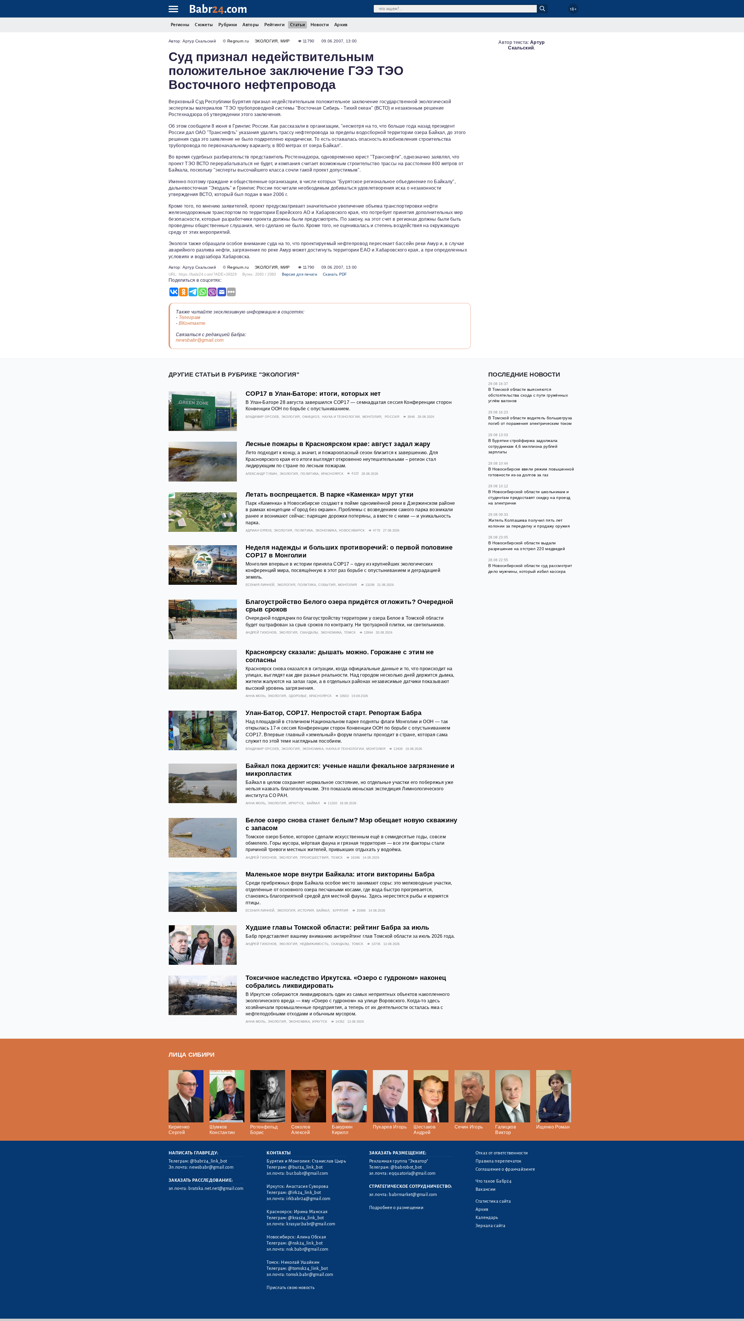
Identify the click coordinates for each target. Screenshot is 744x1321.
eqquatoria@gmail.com (412, 1173)
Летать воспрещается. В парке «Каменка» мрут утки (330, 494)
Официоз (310, 416)
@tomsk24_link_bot (308, 1268)
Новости (319, 24)
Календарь (486, 1217)
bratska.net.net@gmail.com (215, 1188)
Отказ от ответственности (501, 1153)
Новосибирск (352, 530)
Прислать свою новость (290, 1287)
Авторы (250, 24)
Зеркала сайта (490, 1225)
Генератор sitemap (301, 1309)
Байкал (313, 803)
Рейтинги (274, 24)
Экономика (326, 530)
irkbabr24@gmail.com (308, 1198)
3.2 (204, 1309)
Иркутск (296, 803)
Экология (266, 41)
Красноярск (332, 473)
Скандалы (309, 632)
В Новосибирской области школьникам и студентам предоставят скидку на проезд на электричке (529, 497)
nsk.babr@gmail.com (307, 1249)
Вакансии (485, 1189)
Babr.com (218, 9)
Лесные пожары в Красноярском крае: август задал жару (338, 444)
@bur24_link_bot (305, 1167)
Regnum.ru (238, 41)
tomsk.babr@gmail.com (309, 1274)
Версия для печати (299, 274)
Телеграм (190, 317)
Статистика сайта (493, 1201)
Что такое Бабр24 (493, 1181)
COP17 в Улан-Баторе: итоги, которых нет (313, 393)
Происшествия (314, 857)
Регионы (180, 24)
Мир (285, 41)
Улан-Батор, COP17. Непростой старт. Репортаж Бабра (333, 712)
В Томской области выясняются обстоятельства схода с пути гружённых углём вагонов (528, 395)
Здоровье (298, 696)
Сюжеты (204, 24)
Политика (310, 473)
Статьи (297, 24)
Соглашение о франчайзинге (505, 1169)
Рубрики (227, 24)
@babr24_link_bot (208, 1161)
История (306, 910)
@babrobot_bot (406, 1167)
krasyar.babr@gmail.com (310, 1224)
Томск (350, 632)
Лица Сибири (192, 1054)
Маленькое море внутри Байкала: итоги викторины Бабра (340, 874)
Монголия (372, 416)
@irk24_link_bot (304, 1192)
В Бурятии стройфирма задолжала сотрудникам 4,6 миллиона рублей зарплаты (523, 446)
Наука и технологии (341, 416)
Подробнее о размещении (396, 1207)
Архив (341, 24)
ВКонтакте (192, 323)
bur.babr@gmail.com (307, 1173)
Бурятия (340, 910)
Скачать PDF (335, 274)
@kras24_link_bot (306, 1217)
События (326, 584)
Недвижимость (314, 944)
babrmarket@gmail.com (413, 1194)
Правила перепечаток (498, 1161)
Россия (392, 416)
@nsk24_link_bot (305, 1243)
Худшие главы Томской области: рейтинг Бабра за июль (337, 927)
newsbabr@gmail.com (200, 340)
